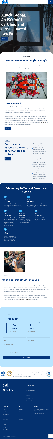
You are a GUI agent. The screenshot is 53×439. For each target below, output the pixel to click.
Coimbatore (21, 416)
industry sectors (42, 122)
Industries (5, 411)
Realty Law (28, 393)
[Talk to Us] (14, 325)
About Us (5, 409)
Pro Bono (5, 416)
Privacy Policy (6, 429)
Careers (4, 424)
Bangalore (21, 409)
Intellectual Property (30, 390)
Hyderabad (21, 419)
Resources (5, 419)
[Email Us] (31, 325)
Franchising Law (29, 400)
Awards (4, 422)
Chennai (20, 411)
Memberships (6, 414)
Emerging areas (29, 398)
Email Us (31, 328)
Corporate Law (29, 387)
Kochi (20, 414)
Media (4, 427)
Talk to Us (14, 328)
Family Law (28, 395)
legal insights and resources (24, 299)
